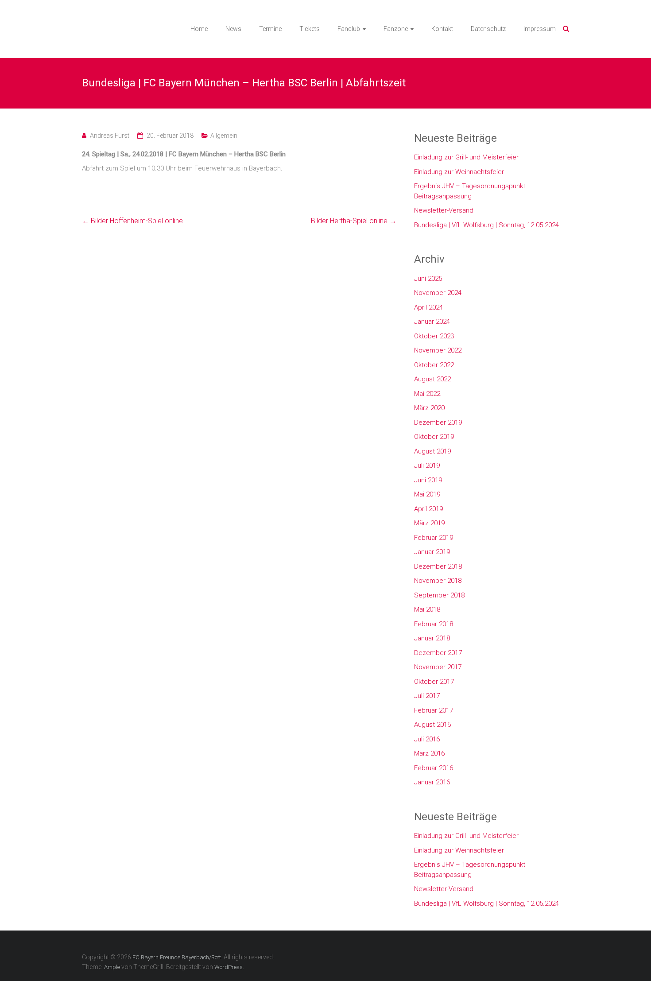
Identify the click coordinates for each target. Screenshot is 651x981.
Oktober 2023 (434, 336)
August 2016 (432, 725)
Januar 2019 (432, 552)
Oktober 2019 (434, 437)
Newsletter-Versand (443, 210)
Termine (270, 28)
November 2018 (437, 581)
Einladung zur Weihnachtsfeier (459, 172)
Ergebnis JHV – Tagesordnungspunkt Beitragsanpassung (469, 191)
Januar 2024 (432, 322)
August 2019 (432, 451)
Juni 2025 (428, 279)
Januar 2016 (432, 782)
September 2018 (439, 595)
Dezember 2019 (438, 423)
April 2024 (428, 307)
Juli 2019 (427, 465)
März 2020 (429, 408)
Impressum (539, 28)
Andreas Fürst (109, 135)
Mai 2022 (427, 394)
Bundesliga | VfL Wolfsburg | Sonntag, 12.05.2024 (486, 225)
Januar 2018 (432, 638)
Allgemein (223, 135)
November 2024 (437, 293)
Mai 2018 (427, 609)
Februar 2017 (433, 710)
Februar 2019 (433, 538)
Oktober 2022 (434, 365)
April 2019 (428, 509)
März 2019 (429, 523)
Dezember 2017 (438, 653)
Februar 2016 (433, 768)
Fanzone (396, 28)
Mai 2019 (427, 494)
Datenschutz (488, 28)
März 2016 (429, 753)
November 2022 (437, 350)
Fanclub (348, 28)
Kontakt (442, 28)
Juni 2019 (428, 480)
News (233, 28)
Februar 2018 (433, 624)
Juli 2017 (427, 696)
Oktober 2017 (434, 682)
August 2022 (432, 379)
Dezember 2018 (438, 566)
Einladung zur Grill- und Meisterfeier (466, 157)
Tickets (309, 28)
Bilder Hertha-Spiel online (353, 221)
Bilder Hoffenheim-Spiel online (132, 221)
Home (199, 28)
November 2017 (437, 667)
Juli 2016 (427, 739)
